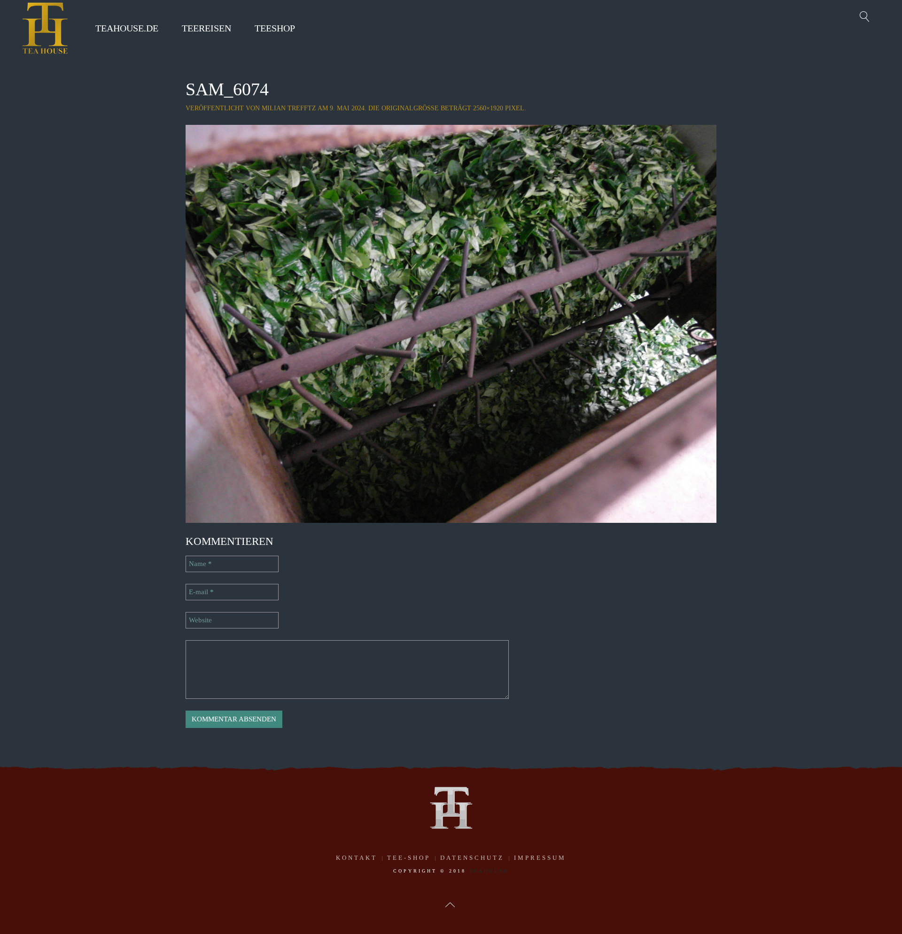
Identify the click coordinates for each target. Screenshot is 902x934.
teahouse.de (126, 28)
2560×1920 (488, 108)
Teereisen (206, 28)
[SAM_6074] (451, 323)
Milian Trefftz (289, 108)
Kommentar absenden (234, 719)
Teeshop (275, 28)
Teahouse (489, 870)
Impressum (540, 857)
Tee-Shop (408, 857)
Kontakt (356, 857)
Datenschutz (472, 857)
